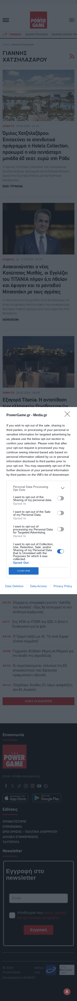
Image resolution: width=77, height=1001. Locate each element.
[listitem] (38, 488)
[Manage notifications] (67, 991)
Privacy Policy (62, 586)
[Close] (69, 415)
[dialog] (38, 500)
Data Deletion (14, 586)
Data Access (38, 586)
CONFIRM (23, 571)
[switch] (60, 498)
